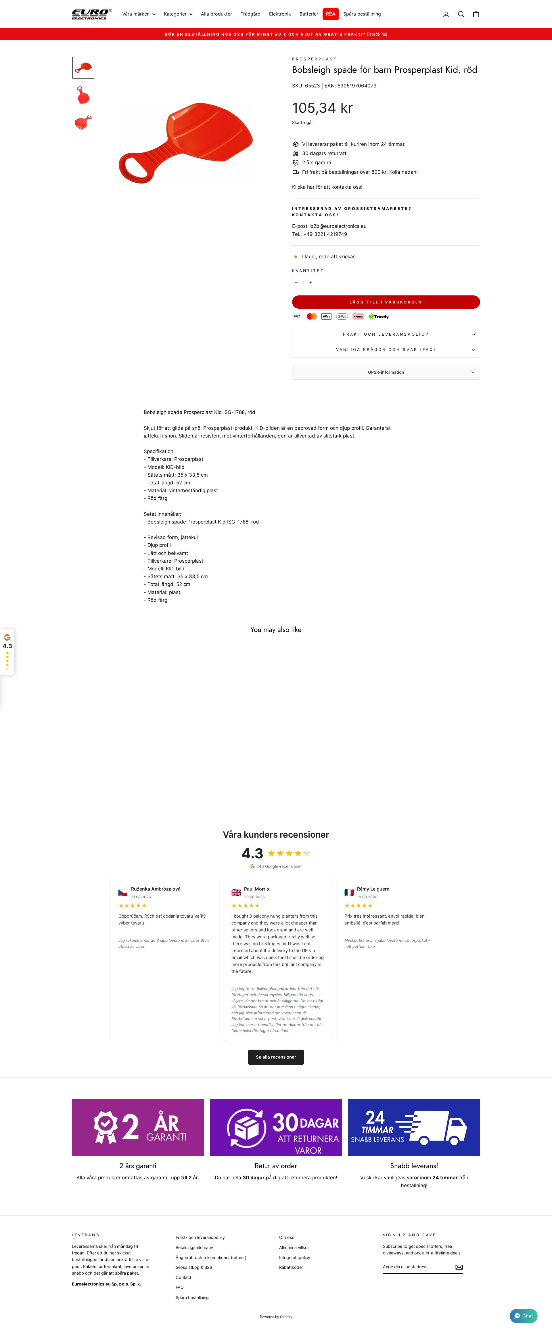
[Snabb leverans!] (414, 1127)
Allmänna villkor (294, 1247)
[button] (524, 1316)
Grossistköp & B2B (194, 1267)
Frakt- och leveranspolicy (200, 1237)
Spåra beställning (362, 14)
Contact (183, 1277)
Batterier (309, 14)
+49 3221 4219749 (325, 234)
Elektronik (280, 14)
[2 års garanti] (138, 1127)
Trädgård (250, 14)
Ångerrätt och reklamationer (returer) (211, 1257)
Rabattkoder (291, 1267)
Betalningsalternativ (194, 1247)
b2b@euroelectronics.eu (338, 226)
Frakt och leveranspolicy (386, 334)
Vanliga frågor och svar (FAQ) (386, 349)
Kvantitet (308, 270)
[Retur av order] (276, 1127)
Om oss (286, 1237)
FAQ (180, 1287)
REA (331, 14)
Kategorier (176, 14)
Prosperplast (314, 59)
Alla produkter (216, 14)
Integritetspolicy (294, 1257)
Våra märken (136, 14)
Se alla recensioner (276, 1057)
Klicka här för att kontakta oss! (327, 187)
